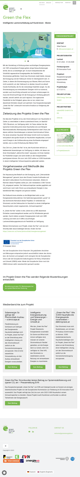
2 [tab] (28, 61)
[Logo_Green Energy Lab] (9, 4)
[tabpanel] (27, 45)
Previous (1, 46)
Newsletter (59, 2)
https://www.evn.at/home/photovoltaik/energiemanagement (24, 231)
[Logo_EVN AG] (26, 455)
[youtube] (29, 431)
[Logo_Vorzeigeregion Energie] (62, 458)
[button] (4, 472)
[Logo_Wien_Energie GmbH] (13, 460)
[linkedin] (33, 431)
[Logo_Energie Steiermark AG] (17, 455)
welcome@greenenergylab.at (63, 433)
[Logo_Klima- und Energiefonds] (73, 458)
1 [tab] (25, 61)
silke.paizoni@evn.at (66, 49)
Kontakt (68, 2)
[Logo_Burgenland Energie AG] (8, 455)
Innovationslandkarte (65, 146)
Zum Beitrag (12, 367)
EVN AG (59, 118)
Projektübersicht (64, 151)
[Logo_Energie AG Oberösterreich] (33, 460)
